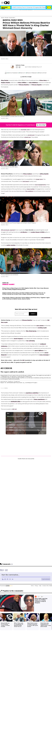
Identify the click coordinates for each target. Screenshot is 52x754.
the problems (29, 191)
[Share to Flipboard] (31, 73)
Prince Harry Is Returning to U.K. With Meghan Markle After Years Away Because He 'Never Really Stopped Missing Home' (25, 288)
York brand (25, 181)
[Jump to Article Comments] (6, 73)
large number (31, 189)
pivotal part (31, 135)
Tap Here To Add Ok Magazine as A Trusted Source (20, 125)
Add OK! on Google (26, 76)
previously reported (8, 230)
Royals (6, 17)
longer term (39, 179)
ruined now (27, 137)
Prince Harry (12, 17)
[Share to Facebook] (12, 73)
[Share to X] (21, 73)
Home (2, 17)
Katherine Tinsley (20, 65)
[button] (2, 3)
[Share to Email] (41, 73)
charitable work (25, 129)
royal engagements (40, 184)
